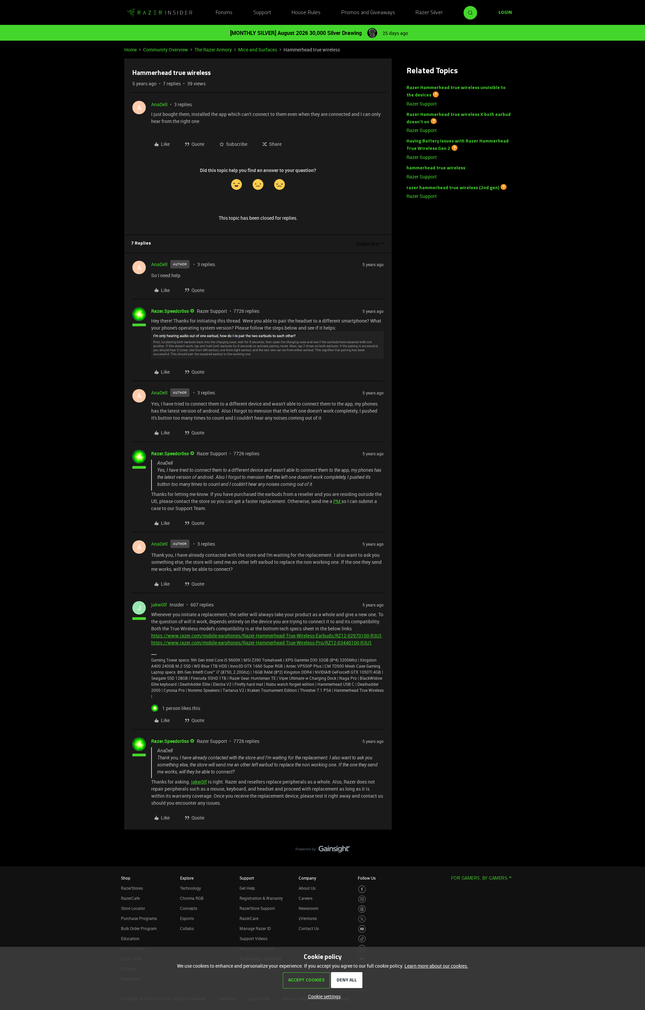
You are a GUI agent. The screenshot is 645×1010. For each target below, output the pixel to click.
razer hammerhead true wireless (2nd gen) (452, 187)
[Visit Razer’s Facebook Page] (362, 889)
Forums (224, 12)
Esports (187, 918)
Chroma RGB (192, 898)
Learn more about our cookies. (436, 966)
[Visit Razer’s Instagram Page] (362, 899)
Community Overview (165, 49)
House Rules (306, 12)
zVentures (308, 918)
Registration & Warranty (261, 898)
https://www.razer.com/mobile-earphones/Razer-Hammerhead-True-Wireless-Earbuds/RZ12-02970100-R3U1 (266, 635)
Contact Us (309, 928)
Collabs (187, 928)
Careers (305, 898)
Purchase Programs (139, 918)
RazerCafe (130, 898)
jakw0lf (159, 604)
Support (262, 12)
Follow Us (367, 878)
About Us (307, 888)
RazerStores (132, 888)
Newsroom (308, 908)
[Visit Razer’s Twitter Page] (362, 919)
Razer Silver (429, 12)
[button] (505, 12)
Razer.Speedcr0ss (170, 311)
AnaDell (159, 104)
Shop (125, 878)
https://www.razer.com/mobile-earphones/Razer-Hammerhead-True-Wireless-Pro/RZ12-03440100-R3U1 (261, 642)
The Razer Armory (213, 49)
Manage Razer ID (255, 928)
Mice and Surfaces (257, 49)
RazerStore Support (257, 908)
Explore (187, 878)
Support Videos (253, 938)
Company (307, 878)
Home (130, 49)
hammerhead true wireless (435, 168)
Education (130, 938)
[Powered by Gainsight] (323, 851)
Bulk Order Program (139, 928)
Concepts (188, 908)
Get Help (247, 888)
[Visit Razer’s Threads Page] (362, 909)
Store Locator (133, 908)
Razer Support (421, 103)
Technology (190, 888)
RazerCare (249, 918)
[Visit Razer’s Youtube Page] (362, 929)
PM (337, 501)
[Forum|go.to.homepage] (159, 12)
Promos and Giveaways (368, 12)
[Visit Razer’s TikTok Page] (362, 939)
